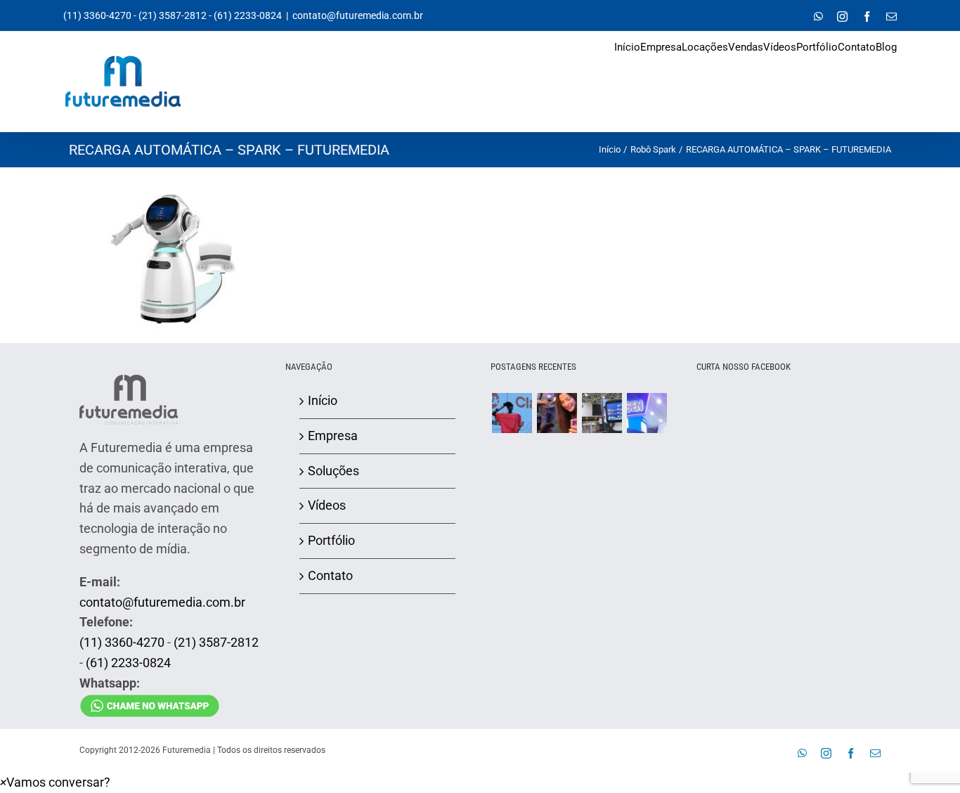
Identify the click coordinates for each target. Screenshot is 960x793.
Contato (330, 575)
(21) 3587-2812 (172, 15)
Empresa (333, 435)
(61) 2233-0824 (248, 15)
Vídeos (327, 505)
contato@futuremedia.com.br (357, 15)
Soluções (333, 470)
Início (322, 400)
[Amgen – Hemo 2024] (646, 413)
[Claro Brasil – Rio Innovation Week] (557, 413)
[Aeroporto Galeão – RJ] (601, 413)
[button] (55, 782)
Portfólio (331, 540)
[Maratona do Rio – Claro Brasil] (512, 413)
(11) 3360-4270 (97, 15)
